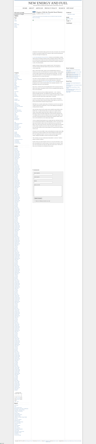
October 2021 (16, 185)
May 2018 (16, 234)
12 (18, 397)
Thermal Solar (16, 128)
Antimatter (16, 74)
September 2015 (17, 272)
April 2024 (16, 149)
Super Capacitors (17, 135)
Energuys (68, 78)
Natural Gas (16, 96)
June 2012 (16, 319)
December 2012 (17, 312)
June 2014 (16, 290)
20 (19, 398)
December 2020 (17, 197)
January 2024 (16, 152)
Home (25, 8)
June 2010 (16, 348)
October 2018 (16, 228)
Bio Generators (16, 75)
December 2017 (17, 240)
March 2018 (16, 236)
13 (19, 397)
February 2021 (16, 194)
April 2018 (16, 235)
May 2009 (16, 363)
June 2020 (16, 204)
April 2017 (16, 249)
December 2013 (17, 297)
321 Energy (16, 405)
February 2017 (16, 252)
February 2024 (16, 151)
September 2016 (17, 258)
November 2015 (17, 270)
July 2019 (16, 217)
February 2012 (16, 324)
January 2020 (16, 210)
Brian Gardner (55, 440)
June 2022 (16, 175)
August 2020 (16, 201)
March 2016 (16, 265)
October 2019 (16, 213)
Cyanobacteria (16, 86)
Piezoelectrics (16, 119)
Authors (15, 20)
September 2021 (17, 186)
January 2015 (16, 282)
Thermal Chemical (17, 136)
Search (62, 8)
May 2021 (16, 191)
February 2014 (16, 295)
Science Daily (16, 430)
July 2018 (16, 231)
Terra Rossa (16, 433)
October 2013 (16, 300)
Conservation (16, 78)
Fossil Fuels (16, 91)
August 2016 (16, 259)
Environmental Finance (18, 414)
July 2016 (16, 260)
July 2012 (16, 318)
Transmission (16, 140)
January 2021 (16, 195)
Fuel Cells (16, 117)
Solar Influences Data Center (19, 431)
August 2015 (16, 273)
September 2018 (17, 229)
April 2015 (16, 278)
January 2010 (16, 354)
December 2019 (17, 211)
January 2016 (16, 267)
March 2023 (16, 164)
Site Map (69, 8)
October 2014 (16, 285)
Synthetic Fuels (17, 100)
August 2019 (16, 216)
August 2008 (16, 374)
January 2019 (16, 224)
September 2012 (17, 315)
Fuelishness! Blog (17, 415)
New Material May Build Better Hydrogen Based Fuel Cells (73, 74)
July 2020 (16, 203)
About (31, 8)
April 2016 (16, 264)
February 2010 (16, 352)
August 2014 (16, 288)
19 (18, 398)
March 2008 (16, 380)
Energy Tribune (17, 413)
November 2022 (17, 169)
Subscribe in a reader (71, 14)
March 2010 (16, 351)
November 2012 (17, 313)
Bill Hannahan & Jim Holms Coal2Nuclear (21, 408)
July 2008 (16, 375)
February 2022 (16, 180)
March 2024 (16, 150)
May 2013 (16, 306)
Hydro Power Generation (18, 106)
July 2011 (15, 332)
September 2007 (17, 387)
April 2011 (16, 336)
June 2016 (16, 261)
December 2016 (17, 254)
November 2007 (17, 385)
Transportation (16, 141)
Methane (15, 87)
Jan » (18, 401)
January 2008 (16, 382)
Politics (15, 114)
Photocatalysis (16, 124)
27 (19, 399)
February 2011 (16, 338)
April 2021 (16, 192)
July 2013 (16, 303)
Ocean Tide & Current (18, 111)
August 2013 (16, 302)
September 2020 (17, 200)
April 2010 (16, 350)
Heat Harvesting (17, 105)
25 (17, 399)
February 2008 (16, 381)
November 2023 (17, 155)
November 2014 (17, 284)
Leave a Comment (47, 13)
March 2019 (16, 222)
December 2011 (17, 326)
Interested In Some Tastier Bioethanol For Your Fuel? (73, 72)
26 (18, 399)
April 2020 (16, 206)
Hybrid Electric (16, 118)
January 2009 (16, 368)
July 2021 (16, 188)
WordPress (39, 440)
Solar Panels (16, 125)
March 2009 (16, 366)
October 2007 (16, 386)
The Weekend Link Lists (18, 139)
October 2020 (16, 199)
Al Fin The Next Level (18, 407)
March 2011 (16, 337)
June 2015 (16, 276)
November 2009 (17, 356)
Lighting (15, 107)
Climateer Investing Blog (18, 411)
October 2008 (16, 372)
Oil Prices (16, 424)
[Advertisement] (20, 50)
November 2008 (17, 370)
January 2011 (16, 339)
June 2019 (16, 218)
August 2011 (16, 331)
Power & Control (17, 427)
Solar (15, 122)
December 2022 (17, 168)
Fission (15, 80)
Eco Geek (16, 412)
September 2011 (17, 330)
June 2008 (16, 376)
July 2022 (16, 174)
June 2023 (16, 161)
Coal (15, 92)
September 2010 (17, 344)
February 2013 (16, 309)
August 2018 (16, 230)
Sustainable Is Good (17, 432)
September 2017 (17, 243)
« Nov (15, 401)
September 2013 (17, 301)
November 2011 (17, 327)
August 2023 (16, 158)
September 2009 (17, 358)
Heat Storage (16, 134)
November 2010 (17, 342)
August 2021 (16, 187)
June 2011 (16, 333)
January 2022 (16, 181)
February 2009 (16, 367)
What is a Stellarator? (74, 78)
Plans (15, 113)
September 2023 (17, 157)
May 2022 (16, 176)
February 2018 (16, 237)
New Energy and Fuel (48, 3)
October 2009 (16, 357)
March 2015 (16, 279)
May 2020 (16, 205)
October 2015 (16, 271)
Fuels (15, 81)
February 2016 (16, 266)
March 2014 (16, 294)
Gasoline (15, 95)
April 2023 (16, 163)
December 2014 (17, 283)
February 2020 (16, 209)
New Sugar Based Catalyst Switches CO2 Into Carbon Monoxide (73, 89)
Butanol (15, 85)
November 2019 (17, 212)
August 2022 (16, 173)
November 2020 (17, 198)
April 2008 (16, 379)
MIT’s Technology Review (18, 421)
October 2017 (16, 242)
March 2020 (16, 207)
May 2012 (16, 320)
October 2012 (16, 314)
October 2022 (16, 170)
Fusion (15, 102)
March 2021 (16, 193)
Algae (15, 84)
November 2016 (17, 255)
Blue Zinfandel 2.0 (47, 440)
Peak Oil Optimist (17, 425)
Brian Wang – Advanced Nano (19, 409)
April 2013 (16, 307)
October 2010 (16, 343)
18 (17, 398)
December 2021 (17, 182)
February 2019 (16, 223)
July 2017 (16, 246)
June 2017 (16, 247)
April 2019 (16, 221)
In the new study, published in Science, (49, 81)
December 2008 (17, 369)
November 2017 (17, 241)
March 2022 (16, 179)
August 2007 (16, 388)
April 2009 (16, 364)
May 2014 (16, 291)
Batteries (15, 133)
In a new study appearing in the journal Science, (41, 57)
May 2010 (16, 349)
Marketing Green (17, 420)
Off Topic (15, 112)
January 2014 (16, 296)
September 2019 (17, 215)
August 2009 (16, 360)
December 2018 (17, 225)
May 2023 (16, 162)
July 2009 (16, 361)
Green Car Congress (18, 419)
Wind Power (16, 129)
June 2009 (16, 362)
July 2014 (16, 289)
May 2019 (16, 219)
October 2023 (16, 156)
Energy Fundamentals (18, 79)
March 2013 (16, 308)
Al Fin (15, 406)
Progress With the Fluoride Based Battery (49, 12)
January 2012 (16, 325)
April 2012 (16, 321)
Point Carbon (16, 426)
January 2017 (16, 253)
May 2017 (16, 248)
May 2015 (16, 277)
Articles (39, 8)
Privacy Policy (51, 8)
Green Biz (16, 418)
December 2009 (17, 355)
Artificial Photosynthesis (18, 123)
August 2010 (16, 345)
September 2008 (17, 373)
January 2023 (16, 167)
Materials (15, 108)
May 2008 (16, 378)
